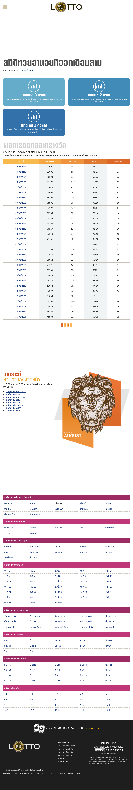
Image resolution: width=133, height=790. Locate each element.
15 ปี (107, 704)
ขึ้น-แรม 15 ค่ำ (111, 626)
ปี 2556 (83, 675)
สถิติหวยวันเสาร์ (13, 402)
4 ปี (81, 694)
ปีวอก (82, 645)
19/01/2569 (20, 311)
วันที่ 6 (7, 576)
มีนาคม (58, 546)
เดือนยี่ (32, 503)
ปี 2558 (33, 675)
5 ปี (107, 694)
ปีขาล (57, 640)
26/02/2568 (20, 316)
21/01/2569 (20, 301)
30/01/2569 (20, 254)
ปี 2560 (108, 670)
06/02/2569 (20, 218)
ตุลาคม (108, 552)
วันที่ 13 (58, 581)
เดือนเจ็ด (33, 508)
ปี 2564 (7, 670)
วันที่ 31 (7, 602)
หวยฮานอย (63, 761)
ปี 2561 (83, 670)
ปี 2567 (58, 664)
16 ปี (6, 710)
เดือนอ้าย (8, 503)
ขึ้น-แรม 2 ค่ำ (35, 616)
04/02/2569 (20, 228)
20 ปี (107, 710)
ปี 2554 (7, 680)
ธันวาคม (33, 557)
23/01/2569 (20, 290)
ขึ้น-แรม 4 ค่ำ (86, 616)
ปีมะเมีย (33, 645)
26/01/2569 (20, 275)
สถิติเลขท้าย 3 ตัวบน (67, 745)
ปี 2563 (33, 670)
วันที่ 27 (33, 597)
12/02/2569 (20, 187)
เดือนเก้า (84, 508)
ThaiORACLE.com (42, 773)
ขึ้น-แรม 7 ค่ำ (35, 621)
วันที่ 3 (58, 570)
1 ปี (5, 694)
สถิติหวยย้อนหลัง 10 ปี (16, 391)
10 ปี (107, 699)
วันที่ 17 (33, 586)
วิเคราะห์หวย (63, 742)
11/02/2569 (20, 192)
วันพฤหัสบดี (110, 527)
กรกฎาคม (34, 552)
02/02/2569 (20, 239)
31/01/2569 (20, 249)
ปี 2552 (58, 680)
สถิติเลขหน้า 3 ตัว (66, 749)
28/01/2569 (20, 265)
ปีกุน (32, 651)
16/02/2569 (20, 166)
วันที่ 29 (83, 597)
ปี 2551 (83, 680)
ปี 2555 (108, 675)
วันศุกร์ (7, 533)
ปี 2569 (7, 664)
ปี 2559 (7, 675)
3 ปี (56, 694)
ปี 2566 (83, 664)
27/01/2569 (20, 270)
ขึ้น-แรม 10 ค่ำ (111, 621)
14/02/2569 (20, 177)
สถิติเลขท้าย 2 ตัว (66, 755)
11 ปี (6, 704)
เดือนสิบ (109, 508)
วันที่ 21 (7, 592)
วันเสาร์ (33, 533)
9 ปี (81, 699)
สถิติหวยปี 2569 (13, 399)
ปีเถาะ (82, 640)
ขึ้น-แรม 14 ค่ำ (86, 626)
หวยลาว (61, 758)
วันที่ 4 (83, 570)
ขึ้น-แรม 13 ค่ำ (61, 626)
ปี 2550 (108, 680)
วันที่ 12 (33, 581)
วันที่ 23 (58, 592)
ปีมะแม (58, 645)
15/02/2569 (20, 171)
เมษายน (83, 546)
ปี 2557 (58, 675)
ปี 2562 (58, 670)
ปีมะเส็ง (7, 645)
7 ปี (31, 699)
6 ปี (5, 699)
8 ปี (56, 699)
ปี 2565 (108, 664)
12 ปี (32, 704)
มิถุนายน (8, 552)
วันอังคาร (59, 527)
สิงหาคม (58, 552)
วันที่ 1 (7, 570)
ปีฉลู (32, 640)
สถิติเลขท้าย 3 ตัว (66, 752)
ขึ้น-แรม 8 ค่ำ (60, 621)
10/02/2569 (20, 197)
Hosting (69, 773)
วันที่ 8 (58, 576)
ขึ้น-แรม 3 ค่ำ (60, 616)
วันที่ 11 (7, 581)
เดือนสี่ (83, 503)
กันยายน (83, 552)
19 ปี (82, 710)
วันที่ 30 (108, 597)
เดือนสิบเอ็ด (9, 514)
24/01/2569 (20, 285)
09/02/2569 (20, 202)
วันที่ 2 (32, 570)
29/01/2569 (20, 259)
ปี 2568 (33, 664)
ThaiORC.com (28, 773)
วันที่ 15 (108, 581)
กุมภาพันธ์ (34, 546)
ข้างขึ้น (33, 602)
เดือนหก (8, 508)
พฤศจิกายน (9, 557)
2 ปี (31, 694)
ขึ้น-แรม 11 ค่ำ (10, 626)
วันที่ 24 (83, 592)
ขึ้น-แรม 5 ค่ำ (111, 616)
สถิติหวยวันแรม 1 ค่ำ (15, 405)
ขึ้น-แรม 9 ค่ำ (86, 621)
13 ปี (57, 704)
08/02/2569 (20, 208)
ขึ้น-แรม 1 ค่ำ (10, 616)
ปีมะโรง (108, 640)
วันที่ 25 (108, 592)
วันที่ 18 (58, 586)
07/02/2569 (20, 213)
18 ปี (57, 710)
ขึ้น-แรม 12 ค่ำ (36, 626)
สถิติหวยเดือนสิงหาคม (16, 397)
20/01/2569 (20, 306)
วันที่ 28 (58, 597)
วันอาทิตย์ (8, 527)
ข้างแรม (58, 602)
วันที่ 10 (108, 576)
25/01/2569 (20, 280)
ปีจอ (6, 651)
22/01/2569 (20, 296)
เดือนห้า (108, 503)
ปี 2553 (33, 680)
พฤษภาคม (110, 546)
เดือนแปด (59, 508)
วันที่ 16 (7, 586)
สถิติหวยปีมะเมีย (13, 410)
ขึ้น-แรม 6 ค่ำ (10, 621)
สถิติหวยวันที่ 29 (13, 394)
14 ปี (82, 704)
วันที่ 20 (108, 586)
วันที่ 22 (33, 592)
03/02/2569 (20, 234)
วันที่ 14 (83, 581)
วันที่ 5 (108, 570)
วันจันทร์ (33, 527)
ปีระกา (108, 645)
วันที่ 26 (7, 597)
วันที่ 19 (83, 586)
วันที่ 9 (83, 576)
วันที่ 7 (32, 576)
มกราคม (7, 546)
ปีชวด (6, 640)
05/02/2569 (20, 223)
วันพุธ (82, 527)
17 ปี (32, 710)
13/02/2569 (20, 182)
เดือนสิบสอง (35, 514)
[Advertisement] (66, 34)
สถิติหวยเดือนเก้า (13, 407)
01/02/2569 (20, 244)
